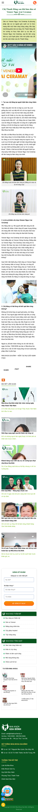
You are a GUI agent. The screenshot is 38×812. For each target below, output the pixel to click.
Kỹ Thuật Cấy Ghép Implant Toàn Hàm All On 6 (10, 679)
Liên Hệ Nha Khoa (7, 765)
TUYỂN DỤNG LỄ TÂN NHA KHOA (27, 699)
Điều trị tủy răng (11, 649)
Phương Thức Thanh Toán (10, 776)
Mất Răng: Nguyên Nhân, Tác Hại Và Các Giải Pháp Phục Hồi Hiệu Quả (28, 679)
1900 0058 (11, 736)
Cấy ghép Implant (11, 630)
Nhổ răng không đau (12, 658)
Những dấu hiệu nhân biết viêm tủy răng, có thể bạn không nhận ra (28, 692)
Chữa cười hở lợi (10, 662)
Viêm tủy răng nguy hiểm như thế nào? (10, 704)
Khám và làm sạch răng (13, 653)
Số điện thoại (9, 586)
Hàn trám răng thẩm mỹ (13, 645)
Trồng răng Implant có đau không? (10, 691)
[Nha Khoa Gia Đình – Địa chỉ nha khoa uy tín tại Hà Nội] (19, 2)
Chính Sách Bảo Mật (8, 779)
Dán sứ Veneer (10, 622)
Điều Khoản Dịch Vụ (8, 769)
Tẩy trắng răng (10, 635)
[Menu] (2, 2)
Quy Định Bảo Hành (7, 772)
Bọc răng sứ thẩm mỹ (12, 618)
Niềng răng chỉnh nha (12, 626)
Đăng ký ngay (20, 603)
